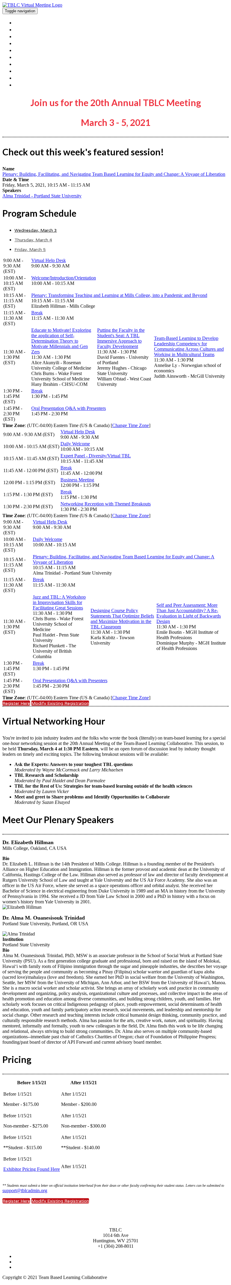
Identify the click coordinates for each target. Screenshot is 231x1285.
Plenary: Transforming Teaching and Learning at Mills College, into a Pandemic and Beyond (119, 295)
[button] (16, 703)
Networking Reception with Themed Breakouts (105, 503)
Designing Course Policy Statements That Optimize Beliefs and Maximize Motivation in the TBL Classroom (122, 618)
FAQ (20, 56)
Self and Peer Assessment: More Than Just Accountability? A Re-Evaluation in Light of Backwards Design (188, 613)
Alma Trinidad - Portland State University (42, 195)
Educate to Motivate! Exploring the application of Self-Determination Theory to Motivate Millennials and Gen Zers (61, 341)
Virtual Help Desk (48, 260)
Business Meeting (77, 479)
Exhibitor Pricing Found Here (31, 1169)
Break (37, 312)
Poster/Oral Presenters (44, 50)
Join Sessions (31, 84)
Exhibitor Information (41, 43)
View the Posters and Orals (50, 29)
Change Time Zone (130, 425)
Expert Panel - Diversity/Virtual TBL (95, 455)
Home (22, 22)
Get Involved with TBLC (45, 70)
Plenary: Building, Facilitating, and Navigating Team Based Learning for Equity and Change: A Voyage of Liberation (113, 174)
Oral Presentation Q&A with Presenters (68, 408)
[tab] (121, 230)
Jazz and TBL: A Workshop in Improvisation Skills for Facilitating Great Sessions (59, 602)
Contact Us (28, 63)
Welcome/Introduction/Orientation (63, 277)
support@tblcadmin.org (24, 1190)
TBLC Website (32, 77)
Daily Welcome (75, 443)
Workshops (28, 36)
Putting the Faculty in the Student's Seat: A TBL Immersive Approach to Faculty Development (121, 338)
